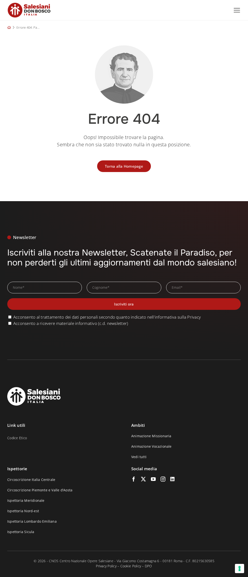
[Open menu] (237, 10)
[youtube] (153, 479)
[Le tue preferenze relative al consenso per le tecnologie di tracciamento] (239, 568)
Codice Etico (17, 438)
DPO (148, 566)
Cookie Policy (130, 566)
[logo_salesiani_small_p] (29, 4)
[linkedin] (172, 479)
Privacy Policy (106, 566)
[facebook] (133, 479)
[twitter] (143, 479)
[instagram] (163, 479)
